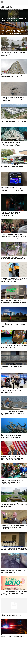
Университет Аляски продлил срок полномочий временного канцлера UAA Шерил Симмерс (14, 504)
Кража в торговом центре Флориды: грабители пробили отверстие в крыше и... (14, 368)
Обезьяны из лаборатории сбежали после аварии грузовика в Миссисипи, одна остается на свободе (14, 18)
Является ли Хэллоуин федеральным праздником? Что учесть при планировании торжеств (12, 213)
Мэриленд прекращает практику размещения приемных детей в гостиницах (11, 76)
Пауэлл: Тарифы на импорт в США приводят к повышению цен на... (12, 614)
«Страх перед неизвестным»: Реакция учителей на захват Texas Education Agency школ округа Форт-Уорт (13, 31)
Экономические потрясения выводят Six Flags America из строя (14, 346)
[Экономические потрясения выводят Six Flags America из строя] (14, 337)
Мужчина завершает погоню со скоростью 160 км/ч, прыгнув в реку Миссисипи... (12, 636)
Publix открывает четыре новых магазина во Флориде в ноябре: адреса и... (13, 302)
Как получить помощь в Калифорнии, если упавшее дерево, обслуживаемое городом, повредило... (13, 570)
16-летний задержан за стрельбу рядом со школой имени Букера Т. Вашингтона (14, 548)
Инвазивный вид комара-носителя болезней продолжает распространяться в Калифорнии (14, 98)
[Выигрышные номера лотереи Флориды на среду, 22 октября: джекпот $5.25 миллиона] (14, 583)
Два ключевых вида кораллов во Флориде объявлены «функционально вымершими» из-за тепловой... (13, 143)
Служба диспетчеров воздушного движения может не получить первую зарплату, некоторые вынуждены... (13, 236)
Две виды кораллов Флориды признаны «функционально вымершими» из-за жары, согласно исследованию (14, 435)
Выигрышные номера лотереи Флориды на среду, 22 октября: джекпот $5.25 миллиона (14, 593)
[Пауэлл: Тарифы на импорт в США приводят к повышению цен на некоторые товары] (14, 605)
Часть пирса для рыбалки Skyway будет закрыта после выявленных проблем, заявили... (13, 413)
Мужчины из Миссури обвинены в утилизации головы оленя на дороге (13, 258)
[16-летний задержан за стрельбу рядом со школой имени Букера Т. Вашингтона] (14, 539)
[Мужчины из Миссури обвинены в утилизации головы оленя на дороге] (14, 249)
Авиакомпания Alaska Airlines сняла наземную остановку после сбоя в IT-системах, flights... (12, 390)
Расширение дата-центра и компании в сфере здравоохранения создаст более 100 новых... (14, 121)
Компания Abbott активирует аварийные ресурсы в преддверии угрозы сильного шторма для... (12, 458)
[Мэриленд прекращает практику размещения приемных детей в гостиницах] (14, 66)
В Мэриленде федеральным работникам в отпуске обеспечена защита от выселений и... (14, 527)
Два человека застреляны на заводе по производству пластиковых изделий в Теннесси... (13, 54)
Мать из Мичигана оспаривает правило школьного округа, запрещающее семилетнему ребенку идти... (14, 279)
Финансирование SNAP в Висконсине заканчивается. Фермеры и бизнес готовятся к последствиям (13, 166)
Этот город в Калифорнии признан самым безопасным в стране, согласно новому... (13, 324)
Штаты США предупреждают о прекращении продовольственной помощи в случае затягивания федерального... (12, 481)
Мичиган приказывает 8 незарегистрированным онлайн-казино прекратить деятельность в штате (14, 189)
